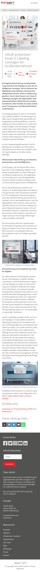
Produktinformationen (33, 74)
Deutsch (17, 563)
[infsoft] (8, 3)
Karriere (6, 555)
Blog (5, 546)
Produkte (6, 530)
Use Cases (7, 542)
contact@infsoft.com (10, 515)
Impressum (7, 518)
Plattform (6, 533)
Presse (23, 10)
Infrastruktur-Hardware (11, 536)
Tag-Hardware (8, 539)
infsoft (4, 10)
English (24, 563)
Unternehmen (14, 10)
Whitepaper (7, 549)
